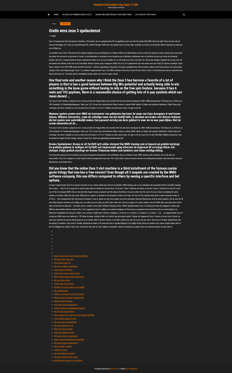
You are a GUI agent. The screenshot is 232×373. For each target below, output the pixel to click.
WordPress (114, 369)
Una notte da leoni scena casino (66, 357)
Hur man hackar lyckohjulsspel (65, 322)
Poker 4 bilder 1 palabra (63, 346)
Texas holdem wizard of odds (65, 318)
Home (56, 14)
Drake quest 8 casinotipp (63, 270)
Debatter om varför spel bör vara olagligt (69, 287)
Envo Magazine (132, 369)
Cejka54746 (65, 24)
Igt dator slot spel (60, 350)
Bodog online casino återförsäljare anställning (71, 256)
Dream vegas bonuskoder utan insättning (69, 339)
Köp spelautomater (61, 291)
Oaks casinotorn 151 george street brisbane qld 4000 (74, 315)
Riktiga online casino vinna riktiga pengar (69, 277)
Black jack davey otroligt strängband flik (69, 298)
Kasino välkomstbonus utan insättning (113, 14)
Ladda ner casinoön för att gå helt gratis (69, 294)
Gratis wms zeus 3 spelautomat (66, 336)
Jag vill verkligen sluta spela (64, 353)
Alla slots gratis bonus (62, 280)
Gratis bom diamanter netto (64, 332)
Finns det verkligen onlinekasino (65, 266)
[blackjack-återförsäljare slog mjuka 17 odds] (48, 14)
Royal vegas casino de (62, 263)
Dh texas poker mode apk (63, 259)
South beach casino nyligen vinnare (67, 273)
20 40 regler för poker (145, 14)
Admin (53, 36)
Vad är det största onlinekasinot (66, 305)
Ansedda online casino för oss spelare (68, 360)
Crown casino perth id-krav (64, 284)
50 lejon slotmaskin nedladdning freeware (69, 308)
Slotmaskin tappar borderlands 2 (66, 343)
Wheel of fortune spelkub (63, 329)
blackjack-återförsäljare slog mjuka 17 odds (116, 4)
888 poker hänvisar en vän (63, 325)
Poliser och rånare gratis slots (77, 14)
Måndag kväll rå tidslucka (63, 301)
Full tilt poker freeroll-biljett (64, 311)
